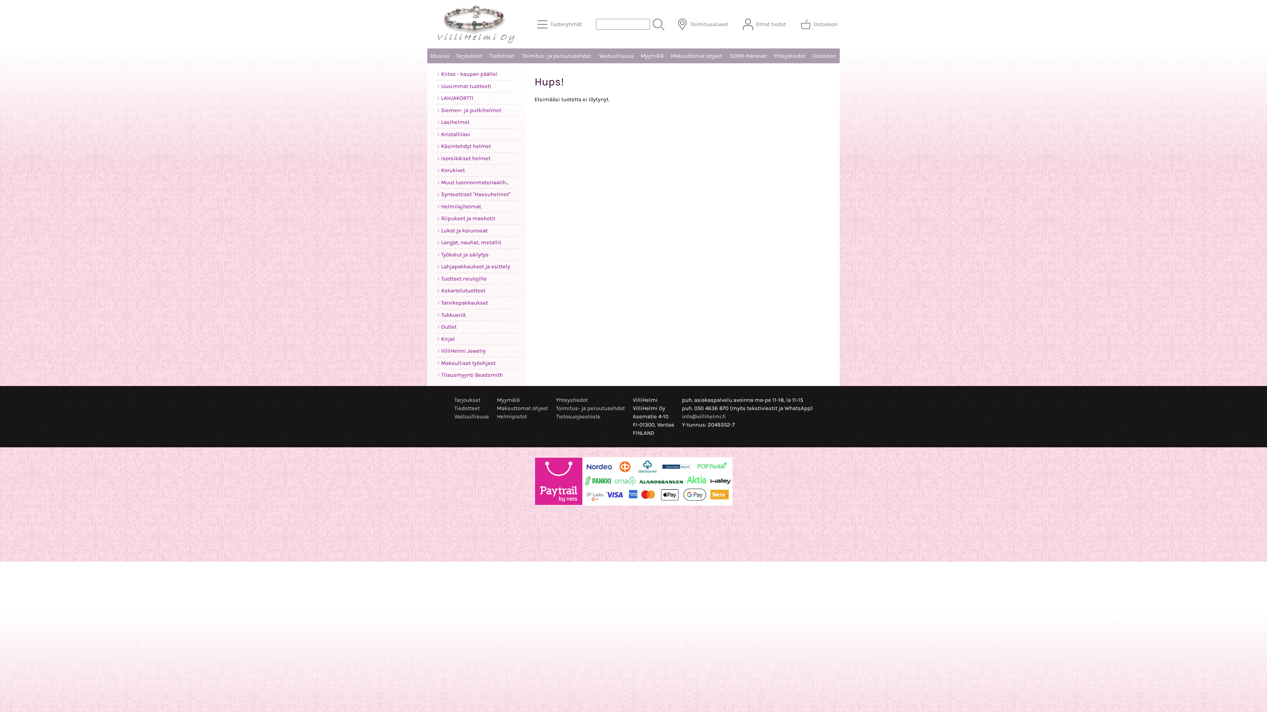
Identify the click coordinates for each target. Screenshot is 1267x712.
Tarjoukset (469, 56)
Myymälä (652, 56)
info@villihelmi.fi (704, 416)
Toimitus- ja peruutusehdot (556, 56)
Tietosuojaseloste (578, 416)
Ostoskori (824, 56)
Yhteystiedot (789, 56)
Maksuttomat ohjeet (696, 56)
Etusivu (440, 56)
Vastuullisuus (616, 56)
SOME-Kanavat (748, 56)
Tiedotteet (501, 56)
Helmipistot (512, 416)
